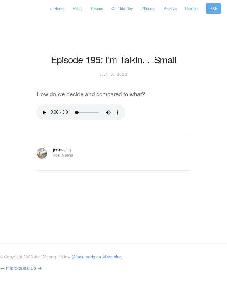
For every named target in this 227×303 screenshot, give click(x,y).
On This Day (122, 8)
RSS (214, 8)
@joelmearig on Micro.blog (97, 257)
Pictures (148, 8)
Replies (191, 8)
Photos (97, 8)
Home (57, 8)
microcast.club (21, 268)
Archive (170, 8)
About (78, 8)
